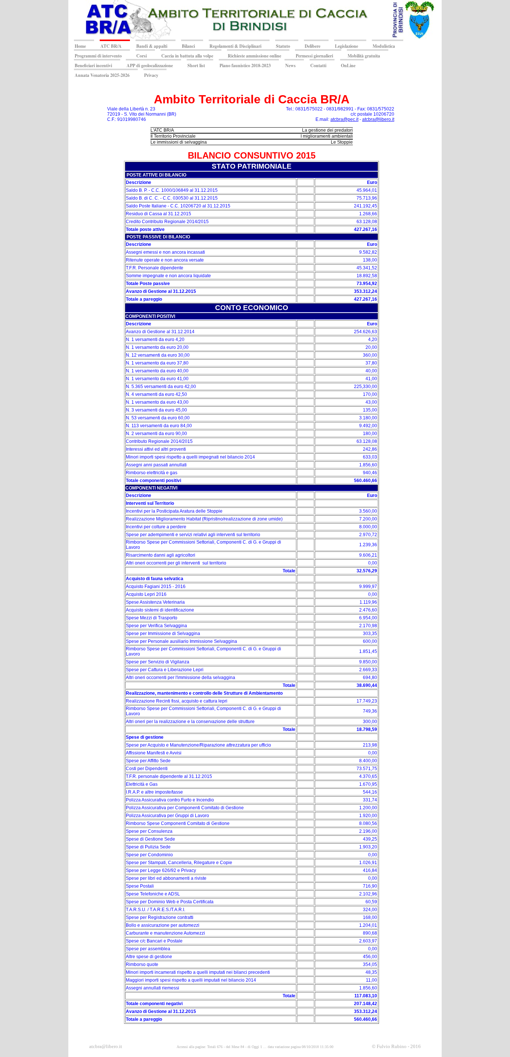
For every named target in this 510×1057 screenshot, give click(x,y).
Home (80, 46)
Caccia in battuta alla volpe (187, 56)
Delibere (312, 46)
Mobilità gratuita (364, 56)
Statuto (283, 46)
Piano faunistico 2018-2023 (245, 65)
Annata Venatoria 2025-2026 (102, 75)
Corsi (141, 56)
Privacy (151, 75)
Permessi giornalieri (314, 56)
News (290, 65)
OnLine (348, 65)
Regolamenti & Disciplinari (235, 46)
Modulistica (384, 46)
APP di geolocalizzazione (150, 65)
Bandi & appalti (151, 46)
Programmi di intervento (98, 56)
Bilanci (188, 46)
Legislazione (346, 46)
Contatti (318, 65)
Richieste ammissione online (254, 56)
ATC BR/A (111, 46)
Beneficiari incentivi (93, 65)
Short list (196, 65)
